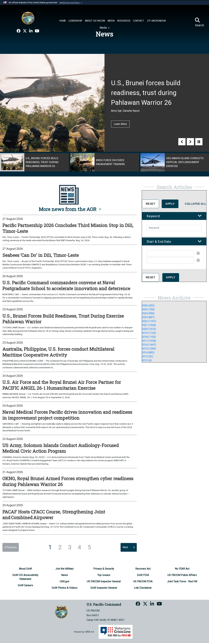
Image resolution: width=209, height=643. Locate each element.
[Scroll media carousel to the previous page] (181, 141)
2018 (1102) (149, 336)
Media (103, 27)
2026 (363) (148, 305)
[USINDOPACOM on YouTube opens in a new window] (37, 31)
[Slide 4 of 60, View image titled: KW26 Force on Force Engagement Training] (104, 162)
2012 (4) (147, 360)
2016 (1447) (149, 344)
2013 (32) (147, 356)
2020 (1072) (149, 329)
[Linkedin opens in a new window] (30, 31)
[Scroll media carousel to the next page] (190, 141)
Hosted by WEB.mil (84, 631)
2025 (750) (148, 309)
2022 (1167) (149, 321)
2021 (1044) (149, 325)
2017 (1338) (149, 340)
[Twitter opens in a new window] (25, 31)
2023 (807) (148, 317)
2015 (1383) (149, 348)
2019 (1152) (149, 332)
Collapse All (195, 203)
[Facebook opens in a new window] (19, 31)
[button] (71, 2)
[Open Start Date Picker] (198, 253)
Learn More (120, 124)
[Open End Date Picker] (198, 260)
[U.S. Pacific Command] (28, 18)
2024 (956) (148, 313)
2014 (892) (148, 352)
